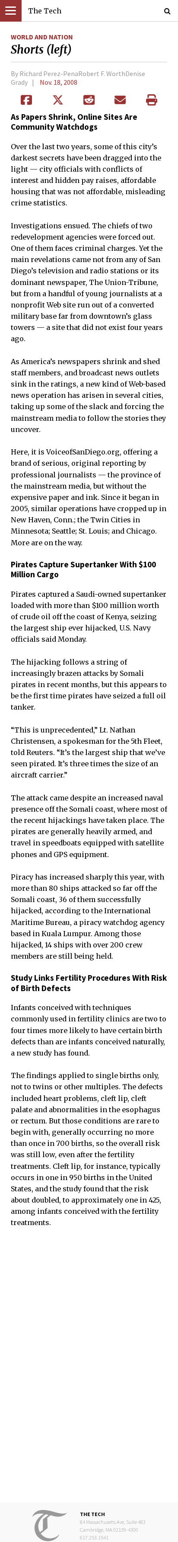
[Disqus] (89, 1371)
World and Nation (42, 36)
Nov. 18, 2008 (58, 82)
